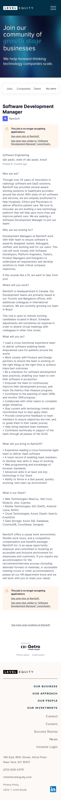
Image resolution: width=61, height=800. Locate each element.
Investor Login (47, 747)
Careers (52, 724)
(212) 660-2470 (13, 769)
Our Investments (42, 708)
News (53, 739)
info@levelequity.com (17, 777)
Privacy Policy (11, 784)
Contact (52, 716)
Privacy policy (22, 655)
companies (24, 88)
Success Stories (46, 732)
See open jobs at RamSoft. (25, 136)
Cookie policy (38, 655)
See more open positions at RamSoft (30, 625)
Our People (48, 700)
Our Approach (45, 693)
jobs (10, 88)
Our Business (46, 686)
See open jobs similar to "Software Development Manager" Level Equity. (31, 142)
